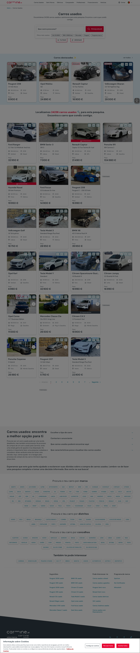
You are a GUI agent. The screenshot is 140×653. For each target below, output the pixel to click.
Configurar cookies (92, 646)
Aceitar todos (122, 646)
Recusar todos (108, 646)
